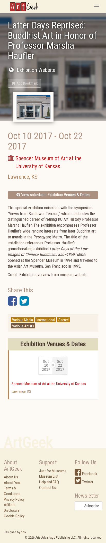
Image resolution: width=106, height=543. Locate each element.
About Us (11, 477)
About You (12, 482)
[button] (24, 83)
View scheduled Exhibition (55, 194)
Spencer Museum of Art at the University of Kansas (49, 384)
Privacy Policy (14, 499)
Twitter (87, 482)
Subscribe (91, 506)
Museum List (48, 476)
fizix (23, 532)
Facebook (89, 473)
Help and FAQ (49, 482)
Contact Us (47, 487)
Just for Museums (52, 471)
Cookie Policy (14, 516)
